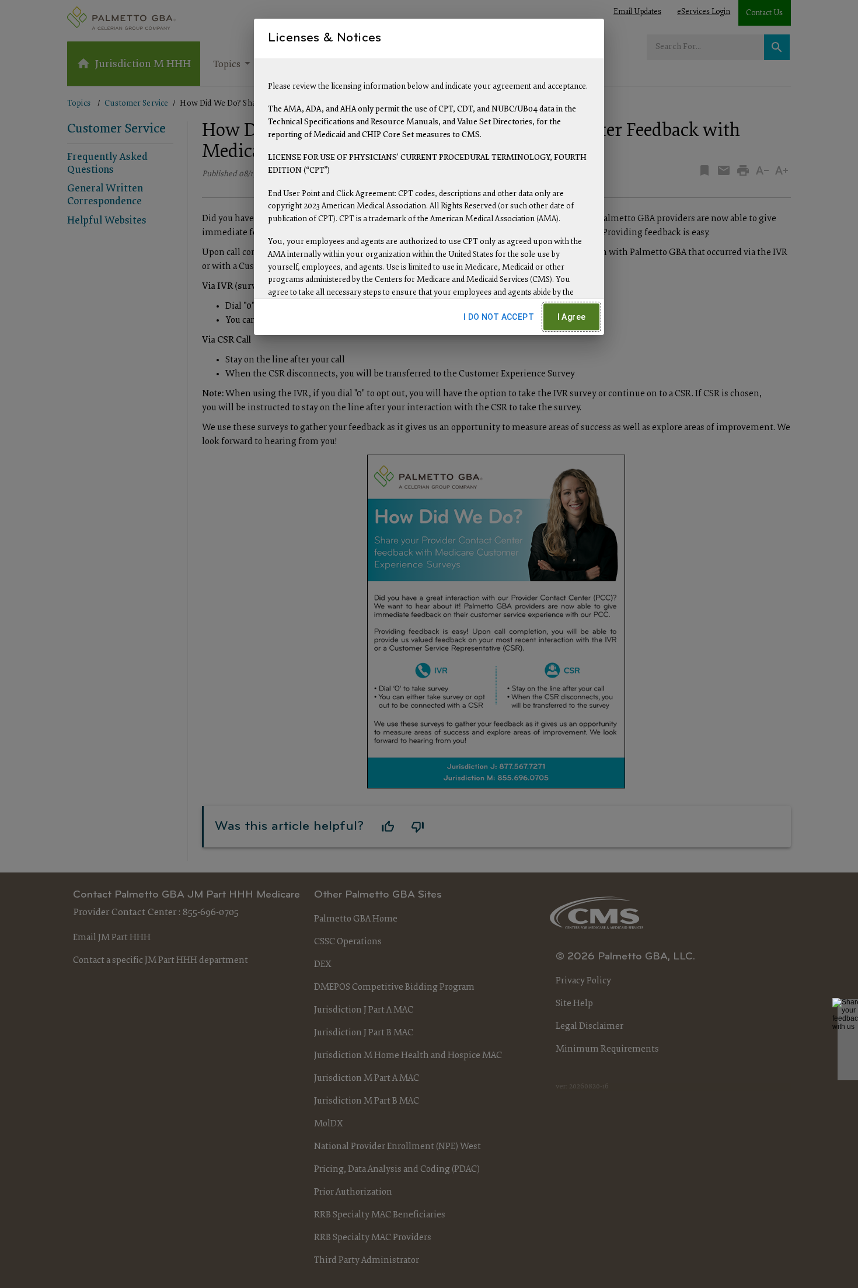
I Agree (571, 317)
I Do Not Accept (498, 317)
